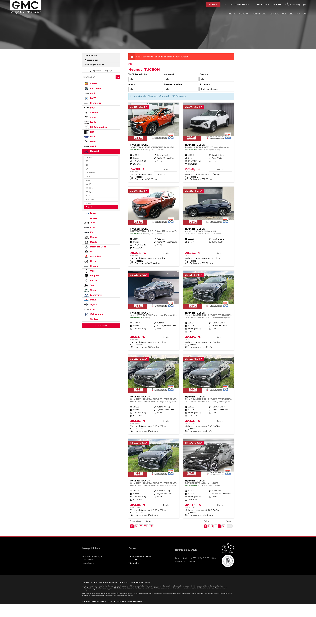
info (130, 64)
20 (136, 526)
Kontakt (301, 14)
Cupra (92, 117)
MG (91, 251)
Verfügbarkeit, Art (137, 74)
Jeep (92, 223)
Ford (92, 137)
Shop (214, 4)
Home (232, 14)
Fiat (91, 132)
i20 (87, 165)
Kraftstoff (169, 74)
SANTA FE (90, 199)
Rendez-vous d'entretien (268, 4)
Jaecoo (93, 218)
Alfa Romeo (95, 88)
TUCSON (89, 207)
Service (274, 14)
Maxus (93, 237)
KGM (92, 227)
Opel (92, 271)
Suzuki (93, 300)
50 (141, 526)
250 (151, 526)
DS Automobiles (98, 127)
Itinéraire (134, 563)
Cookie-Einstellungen (140, 582)
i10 (87, 161)
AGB (96, 582)
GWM (92, 146)
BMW (92, 98)
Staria (88, 203)
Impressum (87, 582)
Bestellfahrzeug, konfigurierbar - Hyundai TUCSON (208, 226)
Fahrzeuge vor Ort (94, 64)
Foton (92, 141)
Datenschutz (123, 582)
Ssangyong (95, 295)
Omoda (93, 266)
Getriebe (203, 74)
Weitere (93, 319)
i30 (87, 169)
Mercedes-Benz (97, 247)
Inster (88, 180)
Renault (93, 280)
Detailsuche (91, 55)
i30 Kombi (90, 173)
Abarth (93, 84)
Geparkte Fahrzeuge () (102, 71)
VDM (92, 309)
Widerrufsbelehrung (108, 582)
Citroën (93, 112)
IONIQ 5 (89, 188)
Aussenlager (91, 60)
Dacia (92, 122)
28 (223, 526)
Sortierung (204, 84)
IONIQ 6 (89, 192)
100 (145, 526)
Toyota (93, 304)
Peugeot (94, 276)
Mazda (93, 242)
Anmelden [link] (102, 325)
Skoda (93, 290)
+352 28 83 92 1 (135, 560)
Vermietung (259, 14)
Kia (91, 232)
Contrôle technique (238, 4)
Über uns (287, 14)
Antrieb (132, 84)
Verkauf (244, 14)
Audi (92, 93)
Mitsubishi (95, 256)
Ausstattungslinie (173, 84)
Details (165, 169)
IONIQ (88, 184)
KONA (88, 196)
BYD (92, 108)
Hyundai (94, 151)
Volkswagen (96, 314)
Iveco (92, 213)
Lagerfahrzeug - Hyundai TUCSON (153, 142)
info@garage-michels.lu (139, 556)
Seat (92, 285)
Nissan (93, 261)
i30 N (88, 176)
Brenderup (95, 103)
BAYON (89, 157)
